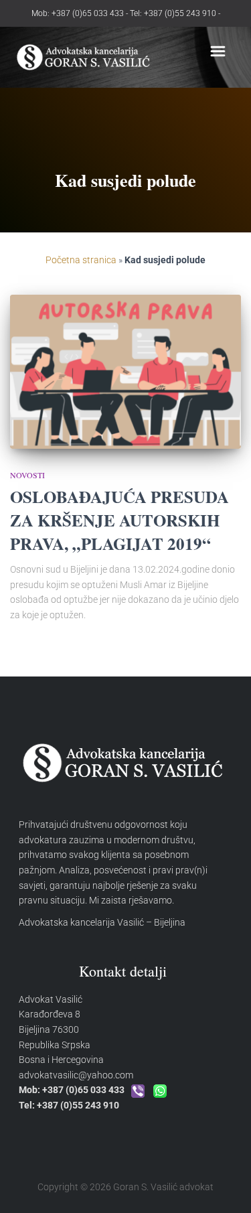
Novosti (27, 475)
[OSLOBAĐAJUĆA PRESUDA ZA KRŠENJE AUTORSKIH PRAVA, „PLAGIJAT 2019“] (125, 372)
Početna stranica (81, 260)
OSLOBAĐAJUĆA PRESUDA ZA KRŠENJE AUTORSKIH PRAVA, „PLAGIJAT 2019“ (119, 520)
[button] (217, 53)
